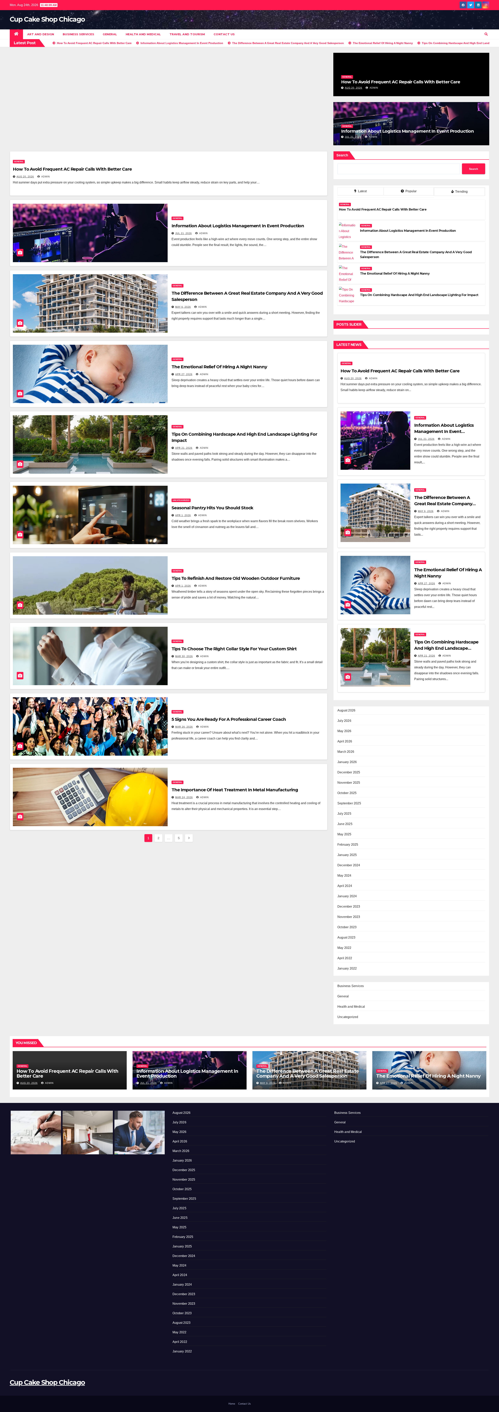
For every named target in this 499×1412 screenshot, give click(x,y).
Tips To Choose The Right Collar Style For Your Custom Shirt (234, 648)
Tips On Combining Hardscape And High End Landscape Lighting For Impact (419, 295)
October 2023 (347, 927)
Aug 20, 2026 (353, 87)
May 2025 (344, 834)
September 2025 (349, 803)
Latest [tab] (362, 191)
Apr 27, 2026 (183, 374)
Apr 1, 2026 (183, 515)
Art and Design (40, 34)
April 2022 (344, 958)
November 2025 (348, 782)
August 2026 (346, 710)
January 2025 (347, 855)
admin (373, 87)
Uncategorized (181, 500)
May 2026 (344, 731)
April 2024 (344, 886)
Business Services (78, 34)
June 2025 (344, 824)
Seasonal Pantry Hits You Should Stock (212, 507)
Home (231, 1403)
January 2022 (347, 968)
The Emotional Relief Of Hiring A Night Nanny (219, 366)
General (110, 34)
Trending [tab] (461, 191)
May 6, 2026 (183, 307)
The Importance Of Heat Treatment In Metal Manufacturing (235, 789)
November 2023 (348, 916)
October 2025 (347, 793)
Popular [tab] (411, 191)
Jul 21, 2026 (353, 137)
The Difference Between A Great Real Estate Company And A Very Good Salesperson (445, 504)
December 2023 (348, 906)
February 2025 (347, 844)
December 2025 (348, 772)
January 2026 (347, 762)
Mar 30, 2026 (184, 656)
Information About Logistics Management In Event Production (407, 131)
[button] (486, 34)
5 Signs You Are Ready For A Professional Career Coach (229, 719)
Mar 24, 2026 (184, 797)
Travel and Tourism (187, 34)
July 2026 (344, 720)
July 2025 (344, 813)
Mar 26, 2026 (184, 726)
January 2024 (347, 896)
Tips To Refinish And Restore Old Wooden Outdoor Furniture (236, 578)
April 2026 (344, 741)
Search (342, 155)
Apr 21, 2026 (183, 448)
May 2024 (344, 875)
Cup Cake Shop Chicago (47, 19)
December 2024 (348, 865)
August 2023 (346, 937)
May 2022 (344, 947)
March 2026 (345, 751)
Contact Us (224, 34)
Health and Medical (143, 34)
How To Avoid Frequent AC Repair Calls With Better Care (400, 82)
